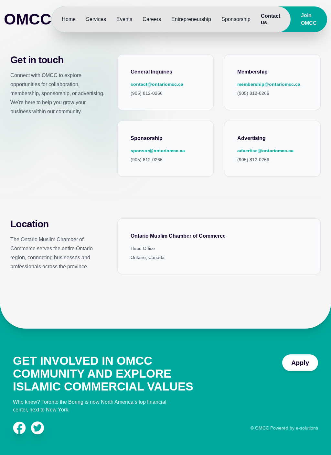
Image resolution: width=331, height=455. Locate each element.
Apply (300, 362)
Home (69, 19)
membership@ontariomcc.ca (268, 84)
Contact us (270, 19)
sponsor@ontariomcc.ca (158, 150)
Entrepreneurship (191, 19)
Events (124, 19)
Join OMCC (309, 19)
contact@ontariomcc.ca (157, 84)
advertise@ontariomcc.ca (265, 150)
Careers (152, 19)
